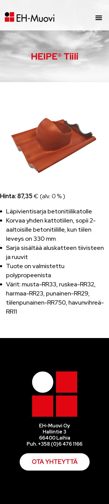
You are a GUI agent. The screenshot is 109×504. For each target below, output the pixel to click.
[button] (98, 17)
